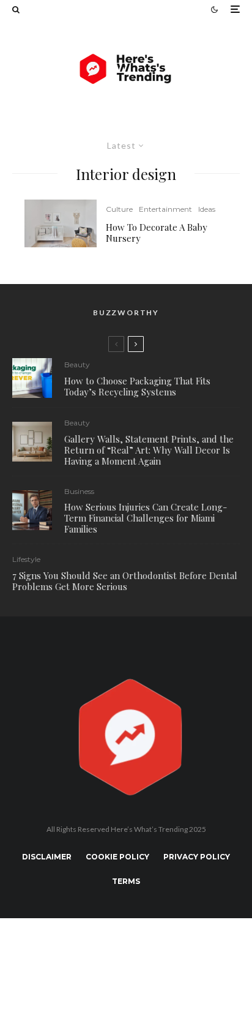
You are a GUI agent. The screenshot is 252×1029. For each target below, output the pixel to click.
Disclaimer (47, 856)
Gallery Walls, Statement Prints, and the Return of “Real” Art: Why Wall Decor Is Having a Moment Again (149, 449)
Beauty (77, 364)
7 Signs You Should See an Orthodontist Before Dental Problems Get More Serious (124, 581)
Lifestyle (26, 559)
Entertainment (165, 209)
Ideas (206, 209)
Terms (126, 881)
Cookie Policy (117, 856)
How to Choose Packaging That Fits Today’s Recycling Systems (137, 386)
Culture (119, 209)
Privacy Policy (196, 856)
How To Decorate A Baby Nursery (156, 233)
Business (79, 491)
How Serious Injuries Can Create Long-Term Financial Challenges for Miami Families (145, 517)
